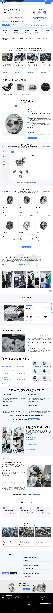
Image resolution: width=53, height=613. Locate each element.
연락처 (33, 2)
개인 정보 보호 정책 (45, 610)
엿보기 (3, 169)
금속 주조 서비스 (17, 598)
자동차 (28, 596)
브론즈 (3, 156)
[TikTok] (44, 0)
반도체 (28, 606)
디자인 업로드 (32, 182)
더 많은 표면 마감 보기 (26, 247)
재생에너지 (28, 604)
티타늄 (3, 159)
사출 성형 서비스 (17, 597)
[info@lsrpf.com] (51, 306)
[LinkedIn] (45, 0)
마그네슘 (3, 161)
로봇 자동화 (28, 602)
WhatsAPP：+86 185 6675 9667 (29, 0)
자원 (28, 2)
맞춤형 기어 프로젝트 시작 (32, 138)
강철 (3, 153)
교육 (27, 603)
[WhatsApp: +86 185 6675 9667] (51, 309)
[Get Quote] (51, 304)
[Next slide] (50, 291)
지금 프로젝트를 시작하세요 (33, 419)
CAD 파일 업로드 (36, 494)
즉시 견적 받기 (6, 24)
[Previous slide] (48, 291)
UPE (2, 171)
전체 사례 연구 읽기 (28, 320)
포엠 (3, 166)
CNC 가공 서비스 (17, 596)
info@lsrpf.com (36, 0)
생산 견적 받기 (12, 24)
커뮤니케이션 (28, 605)
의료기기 (28, 597)
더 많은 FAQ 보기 (13, 573)
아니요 (23, 1)
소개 (31, 2)
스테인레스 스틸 (4, 154)
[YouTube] (46, 0)
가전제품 (28, 598)
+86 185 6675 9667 (42, 596)
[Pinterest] (48, 0)
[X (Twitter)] (47, 0)
